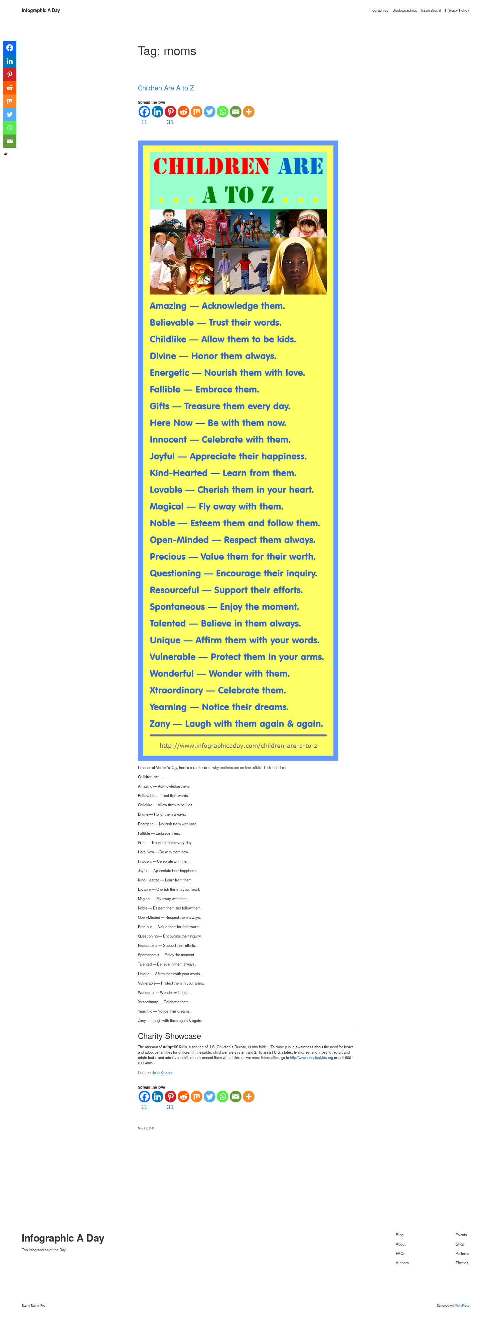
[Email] (235, 111)
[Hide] (5, 154)
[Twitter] (209, 111)
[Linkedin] (157, 111)
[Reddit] (183, 111)
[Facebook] (9, 47)
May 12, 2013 (146, 1128)
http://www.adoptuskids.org (311, 1057)
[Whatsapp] (222, 111)
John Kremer (162, 1072)
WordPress (462, 1305)
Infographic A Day (41, 10)
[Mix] (196, 111)
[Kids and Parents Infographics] (238, 450)
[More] (249, 111)
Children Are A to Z (166, 87)
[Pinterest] (9, 74)
